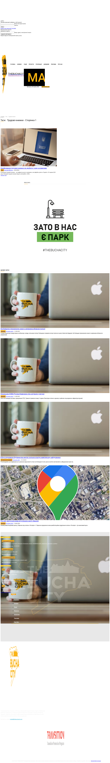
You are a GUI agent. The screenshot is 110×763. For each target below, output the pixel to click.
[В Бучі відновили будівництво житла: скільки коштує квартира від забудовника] (55, 429)
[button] (46, 67)
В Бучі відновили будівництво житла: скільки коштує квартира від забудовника (30, 457)
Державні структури (7, 549)
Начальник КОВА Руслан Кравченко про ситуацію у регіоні (22, 394)
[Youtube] (24, 113)
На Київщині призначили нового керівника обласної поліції (23, 329)
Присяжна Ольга (6, 574)
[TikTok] (21, 113)
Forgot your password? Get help (8, 28)
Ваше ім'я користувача (20, 23)
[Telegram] (18, 113)
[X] (17, 725)
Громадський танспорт (8, 541)
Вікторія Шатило (8, 170)
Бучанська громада (6, 460)
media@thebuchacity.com (16, 719)
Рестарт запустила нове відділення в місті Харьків (20, 521)
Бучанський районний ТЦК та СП (9, 551)
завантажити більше (6, 563)
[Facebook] (9, 113)
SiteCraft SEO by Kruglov (96, 760)
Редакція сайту (9, 331)
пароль (16, 25)
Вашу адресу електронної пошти (22, 32)
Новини (3, 331)
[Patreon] (15, 113)
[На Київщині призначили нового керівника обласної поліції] (55, 300)
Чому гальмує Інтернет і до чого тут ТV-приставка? (13, 588)
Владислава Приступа (7, 546)
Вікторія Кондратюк (7, 591)
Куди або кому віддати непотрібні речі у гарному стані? (14, 560)
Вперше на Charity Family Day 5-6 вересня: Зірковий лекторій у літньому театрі (20, 580)
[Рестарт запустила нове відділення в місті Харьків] (55, 492)
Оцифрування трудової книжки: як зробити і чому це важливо (24, 168)
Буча (2, 170)
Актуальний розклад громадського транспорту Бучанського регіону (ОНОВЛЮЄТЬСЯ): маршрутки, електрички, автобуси (29, 543)
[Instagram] (12, 113)
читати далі (4, 175)
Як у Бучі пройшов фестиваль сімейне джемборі (13, 572)
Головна (2, 116)
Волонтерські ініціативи (8, 557)
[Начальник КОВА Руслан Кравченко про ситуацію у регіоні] (55, 365)
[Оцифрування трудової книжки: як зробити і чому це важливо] (29, 147)
